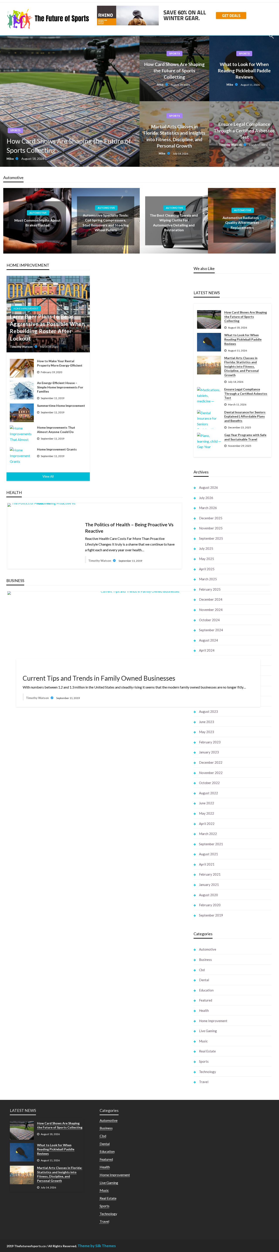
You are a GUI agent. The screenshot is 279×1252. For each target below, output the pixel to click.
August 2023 (208, 711)
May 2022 (206, 813)
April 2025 (206, 569)
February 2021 (210, 874)
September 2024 (211, 630)
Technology (207, 1072)
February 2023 (210, 742)
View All (48, 476)
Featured (205, 1000)
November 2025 (211, 528)
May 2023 (206, 732)
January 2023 (209, 752)
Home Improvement (26, 308)
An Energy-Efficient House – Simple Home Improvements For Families (60, 387)
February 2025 (210, 589)
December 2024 (210, 599)
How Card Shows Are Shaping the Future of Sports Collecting (69, 145)
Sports (15, 130)
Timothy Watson (230, 144)
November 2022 (211, 773)
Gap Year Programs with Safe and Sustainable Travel (245, 437)
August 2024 (208, 640)
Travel (203, 1082)
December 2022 (210, 762)
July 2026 (206, 498)
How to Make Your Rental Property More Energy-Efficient (59, 363)
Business (205, 960)
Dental (204, 980)
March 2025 (208, 579)
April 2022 (206, 824)
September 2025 (211, 538)
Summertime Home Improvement (61, 405)
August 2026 (208, 487)
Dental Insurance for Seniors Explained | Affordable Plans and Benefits (244, 416)
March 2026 (208, 508)
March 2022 (208, 834)
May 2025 (206, 559)
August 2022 (208, 793)
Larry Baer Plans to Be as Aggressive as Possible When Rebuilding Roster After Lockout (47, 327)
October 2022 (209, 783)
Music (203, 1041)
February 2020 (210, 905)
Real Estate (207, 1051)
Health (204, 1010)
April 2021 (206, 864)
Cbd (202, 970)
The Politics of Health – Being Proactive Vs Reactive (129, 528)
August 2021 (208, 854)
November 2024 (211, 610)
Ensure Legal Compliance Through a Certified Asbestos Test (244, 130)
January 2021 (209, 885)
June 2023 (206, 722)
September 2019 (211, 915)
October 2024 (209, 620)
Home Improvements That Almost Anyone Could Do (56, 430)
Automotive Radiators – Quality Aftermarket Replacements (242, 223)
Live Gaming (208, 1031)
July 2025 (206, 548)
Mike (10, 158)
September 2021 (211, 844)
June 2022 (206, 803)
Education (206, 990)
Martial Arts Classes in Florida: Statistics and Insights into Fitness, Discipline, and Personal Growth (174, 136)
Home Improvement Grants (57, 449)
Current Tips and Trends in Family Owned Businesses (99, 678)
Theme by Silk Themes (97, 1245)
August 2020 (208, 895)
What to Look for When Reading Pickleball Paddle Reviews (244, 70)
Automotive (38, 212)
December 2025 (210, 518)
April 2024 (206, 650)
